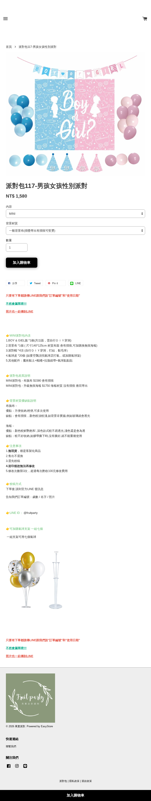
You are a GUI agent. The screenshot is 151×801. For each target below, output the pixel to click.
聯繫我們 (11, 746)
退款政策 (87, 781)
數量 (9, 240)
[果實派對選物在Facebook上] (8, 767)
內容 (9, 206)
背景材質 (12, 223)
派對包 (63, 781)
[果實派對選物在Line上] (25, 767)
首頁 (9, 46)
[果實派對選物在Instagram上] (17, 767)
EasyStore (47, 726)
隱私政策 (74, 781)
